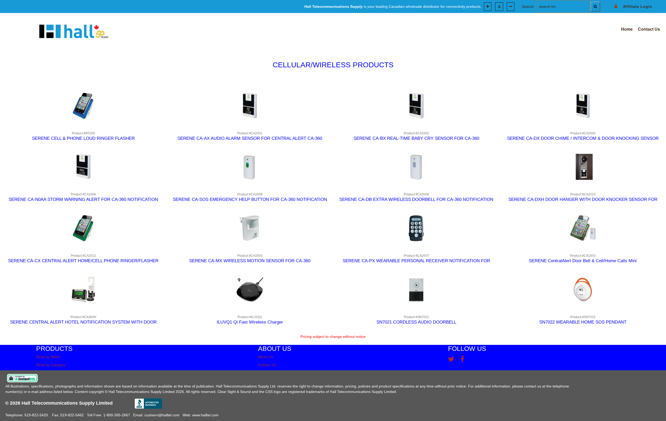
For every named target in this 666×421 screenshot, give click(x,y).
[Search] (595, 6)
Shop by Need (48, 357)
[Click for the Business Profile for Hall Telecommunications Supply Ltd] (149, 403)
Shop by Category (51, 365)
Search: (528, 6)
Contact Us (267, 365)
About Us (265, 357)
